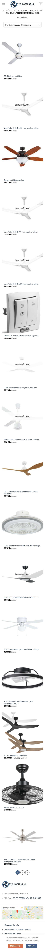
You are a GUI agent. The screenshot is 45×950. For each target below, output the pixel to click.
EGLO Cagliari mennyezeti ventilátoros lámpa (21, 650)
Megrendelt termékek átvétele (17, 929)
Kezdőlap (8, 10)
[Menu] (3, 4)
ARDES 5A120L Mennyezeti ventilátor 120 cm (22, 440)
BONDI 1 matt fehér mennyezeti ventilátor (20, 388)
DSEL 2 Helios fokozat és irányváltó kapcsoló (21, 336)
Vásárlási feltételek (12, 933)
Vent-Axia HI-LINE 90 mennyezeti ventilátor (21, 232)
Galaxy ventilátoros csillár (14, 180)
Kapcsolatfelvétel (12, 925)
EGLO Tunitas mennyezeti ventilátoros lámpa (21, 598)
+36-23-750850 (19, 898)
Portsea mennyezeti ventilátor (15, 756)
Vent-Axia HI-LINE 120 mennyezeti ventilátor (21, 284)
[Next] (27, 872)
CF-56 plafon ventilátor (13, 76)
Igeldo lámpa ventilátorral (14, 807)
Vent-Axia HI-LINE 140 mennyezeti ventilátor (21, 128)
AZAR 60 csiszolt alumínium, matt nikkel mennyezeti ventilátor (19, 860)
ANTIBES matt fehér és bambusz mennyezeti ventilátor (21, 493)
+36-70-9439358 (33, 898)
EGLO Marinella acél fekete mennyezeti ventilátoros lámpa (19, 702)
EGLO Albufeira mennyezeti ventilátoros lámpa (22, 546)
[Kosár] (41, 4)
